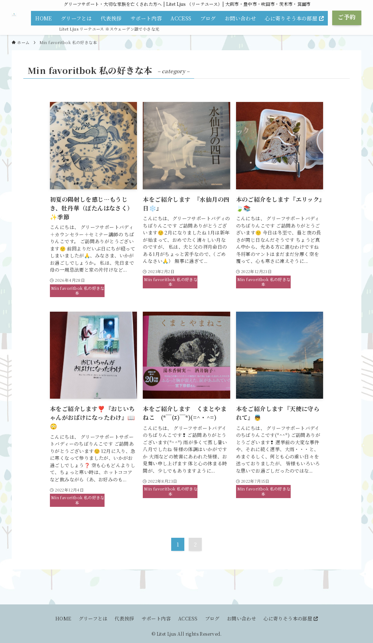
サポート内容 (156, 618)
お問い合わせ (241, 618)
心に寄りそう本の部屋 (288, 618)
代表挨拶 (124, 618)
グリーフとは (93, 618)
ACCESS (187, 618)
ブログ (212, 618)
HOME (63, 618)
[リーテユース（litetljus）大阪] (14, 14)
